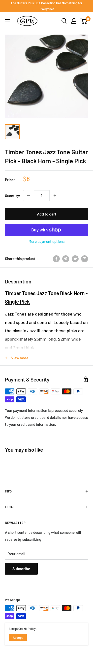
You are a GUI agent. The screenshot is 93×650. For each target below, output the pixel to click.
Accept (18, 638)
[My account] (73, 21)
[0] (84, 21)
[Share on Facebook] (56, 258)
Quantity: (12, 195)
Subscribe (21, 568)
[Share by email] (84, 258)
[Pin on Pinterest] (65, 258)
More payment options (46, 241)
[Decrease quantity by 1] (28, 195)
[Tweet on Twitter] (75, 258)
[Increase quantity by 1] (55, 195)
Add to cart (46, 214)
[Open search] (64, 21)
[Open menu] (7, 21)
